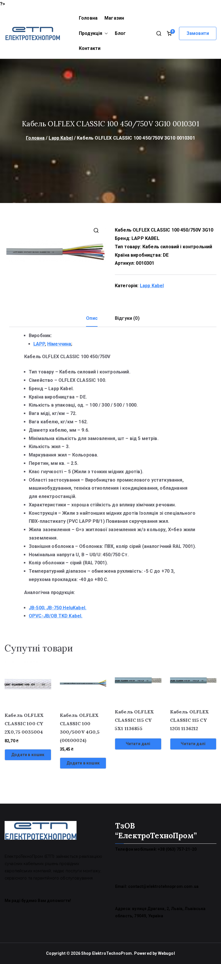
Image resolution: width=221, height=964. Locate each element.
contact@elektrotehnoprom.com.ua (163, 886)
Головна (88, 18)
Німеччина (59, 344)
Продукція (90, 33)
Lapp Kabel (61, 138)
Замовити (197, 33)
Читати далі (138, 743)
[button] (105, 33)
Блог (120, 33)
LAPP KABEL (145, 238)
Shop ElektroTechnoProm (106, 953)
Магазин (114, 18)
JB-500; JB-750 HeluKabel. (57, 607)
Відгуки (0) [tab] (127, 318)
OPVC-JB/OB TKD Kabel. (55, 616)
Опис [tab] (92, 318)
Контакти (89, 48)
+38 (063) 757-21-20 (177, 849)
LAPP (39, 344)
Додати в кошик (27, 754)
